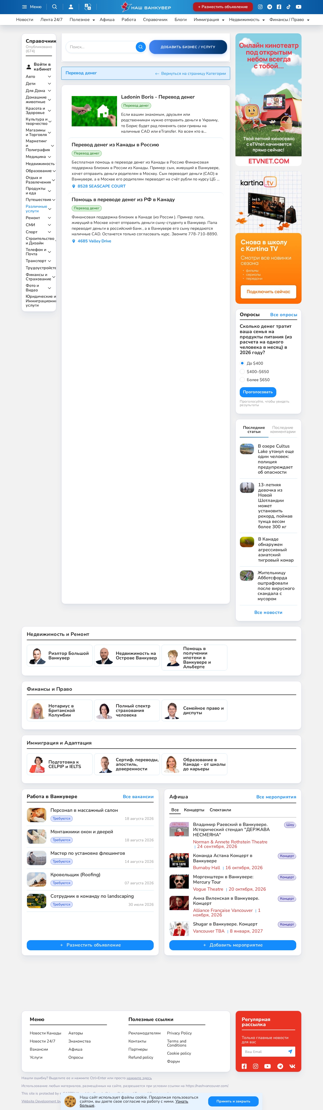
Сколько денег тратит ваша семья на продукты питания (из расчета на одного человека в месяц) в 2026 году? (266, 339)
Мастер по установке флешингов (87, 853)
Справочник (155, 19)
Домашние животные (36, 99)
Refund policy (140, 1057)
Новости (24, 19)
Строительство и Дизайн (40, 241)
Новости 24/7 (43, 1041)
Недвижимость (40, 164)
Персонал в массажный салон (84, 810)
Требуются (61, 818)
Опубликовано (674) (39, 49)
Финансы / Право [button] (287, 19)
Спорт (31, 232)
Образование (39, 171)
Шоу (290, 824)
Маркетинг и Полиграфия (38, 145)
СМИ (30, 225)
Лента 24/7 (51, 19)
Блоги (181, 19)
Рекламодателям (144, 1033)
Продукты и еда (35, 191)
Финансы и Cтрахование (38, 277)
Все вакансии (138, 796)
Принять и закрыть (233, 1101)
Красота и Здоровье (35, 110)
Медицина (36, 157)
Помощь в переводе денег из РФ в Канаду (123, 200)
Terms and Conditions (176, 1043)
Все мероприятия (276, 797)
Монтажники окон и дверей (81, 832)
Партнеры (138, 1049)
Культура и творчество (36, 121)
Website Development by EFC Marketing (53, 1101)
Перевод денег (136, 105)
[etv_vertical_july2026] (268, 99)
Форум (173, 1061)
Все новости (268, 612)
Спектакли (220, 810)
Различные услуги (36, 208)
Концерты (194, 810)
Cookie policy (179, 1053)
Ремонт (33, 218)
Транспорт (36, 261)
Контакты (137, 1041)
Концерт (287, 855)
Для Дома (35, 91)
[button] (88, 7)
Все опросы (283, 314)
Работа (129, 19)
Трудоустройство (42, 268)
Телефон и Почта (36, 252)
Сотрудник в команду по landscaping (92, 896)
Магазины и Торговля (36, 132)
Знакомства (79, 1041)
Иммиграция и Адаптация (59, 742)
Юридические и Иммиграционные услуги (43, 301)
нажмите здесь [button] (139, 1078)
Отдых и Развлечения (38, 180)
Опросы (75, 1057)
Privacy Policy (179, 1033)
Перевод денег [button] (81, 73)
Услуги (36, 1057)
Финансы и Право (49, 689)
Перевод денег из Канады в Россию (115, 145)
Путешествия (38, 200)
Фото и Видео (32, 288)
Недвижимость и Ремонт (58, 634)
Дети (30, 84)
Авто (30, 77)
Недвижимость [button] (244, 19)
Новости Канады (45, 1033)
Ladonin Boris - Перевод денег (158, 97)
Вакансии (39, 1049)
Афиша (107, 19)
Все (175, 810)
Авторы (75, 1033)
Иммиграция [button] (206, 19)
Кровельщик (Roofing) (75, 875)
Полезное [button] (80, 19)
